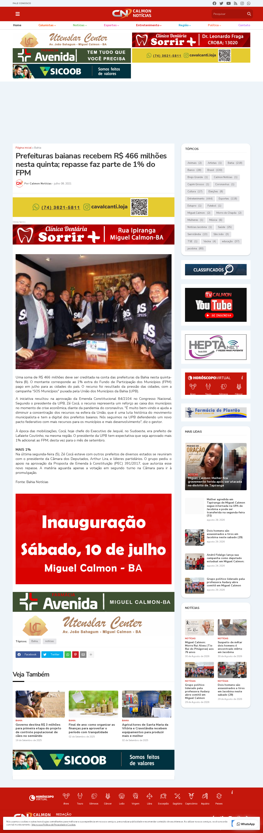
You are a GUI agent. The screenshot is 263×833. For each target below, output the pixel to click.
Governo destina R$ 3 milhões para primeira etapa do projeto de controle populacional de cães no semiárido (38, 730)
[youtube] (228, 3)
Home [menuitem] (17, 25)
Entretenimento (200, 198)
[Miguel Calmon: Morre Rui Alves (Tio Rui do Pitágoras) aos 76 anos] (199, 627)
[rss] (235, 3)
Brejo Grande (198, 177)
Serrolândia (197, 234)
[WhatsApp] (67, 654)
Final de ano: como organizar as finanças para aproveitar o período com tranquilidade (92, 728)
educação (230, 241)
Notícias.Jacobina (200, 227)
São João (221, 234)
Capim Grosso (198, 184)
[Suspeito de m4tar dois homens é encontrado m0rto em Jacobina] (232, 627)
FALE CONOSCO (22, 3)
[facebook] (214, 3)
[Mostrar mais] (91, 654)
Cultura (195, 191)
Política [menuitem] (213, 25)
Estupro (194, 206)
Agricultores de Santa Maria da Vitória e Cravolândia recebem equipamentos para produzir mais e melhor (145, 730)
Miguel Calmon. (199, 213)
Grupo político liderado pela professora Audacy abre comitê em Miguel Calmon (226, 582)
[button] (18, 14)
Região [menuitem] (183, 25)
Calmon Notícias (225, 177)
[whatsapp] (248, 3)
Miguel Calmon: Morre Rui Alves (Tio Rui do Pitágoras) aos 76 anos (199, 647)
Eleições (216, 191)
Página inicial (24, 147)
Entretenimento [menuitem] (147, 25)
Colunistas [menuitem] (46, 25)
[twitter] (221, 3)
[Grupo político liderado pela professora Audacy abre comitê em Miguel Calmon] (194, 585)
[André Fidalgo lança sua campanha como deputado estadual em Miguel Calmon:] (194, 561)
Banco (194, 170)
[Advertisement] (131, 112)
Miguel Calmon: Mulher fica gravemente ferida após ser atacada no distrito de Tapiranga (215, 482)
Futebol (214, 206)
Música (215, 220)
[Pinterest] (75, 654)
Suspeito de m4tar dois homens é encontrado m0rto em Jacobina (230, 647)
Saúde (225, 227)
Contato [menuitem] (244, 25)
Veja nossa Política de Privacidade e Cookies (53, 824)
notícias (49, 641)
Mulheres (195, 220)
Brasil (214, 170)
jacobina (196, 248)
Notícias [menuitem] (79, 25)
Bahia (37, 147)
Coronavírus (224, 184)
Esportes (228, 198)
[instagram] (242, 3)
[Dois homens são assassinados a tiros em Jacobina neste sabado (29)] (194, 537)
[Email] (83, 654)
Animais (195, 163)
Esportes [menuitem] (110, 25)
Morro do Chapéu (228, 213)
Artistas (215, 163)
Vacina (210, 241)
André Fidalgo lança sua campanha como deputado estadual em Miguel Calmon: (225, 558)
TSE (192, 241)
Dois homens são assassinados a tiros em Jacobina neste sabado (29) (225, 534)
